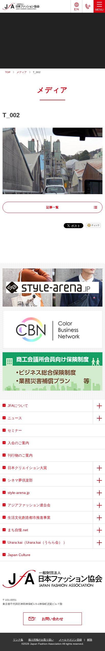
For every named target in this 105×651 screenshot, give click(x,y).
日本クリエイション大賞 (27, 468)
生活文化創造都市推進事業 (29, 517)
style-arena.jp (19, 493)
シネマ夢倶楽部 (20, 480)
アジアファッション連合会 (29, 505)
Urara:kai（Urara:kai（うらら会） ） (37, 542)
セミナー (15, 430)
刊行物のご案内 (20, 455)
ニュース (15, 418)
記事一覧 (52, 207)
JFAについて (18, 406)
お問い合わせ (52, 619)
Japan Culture (19, 555)
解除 (89, 639)
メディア (22, 72)
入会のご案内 (18, 443)
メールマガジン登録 (70, 639)
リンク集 (18, 639)
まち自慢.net (18, 530)
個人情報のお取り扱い (41, 639)
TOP (7, 72)
